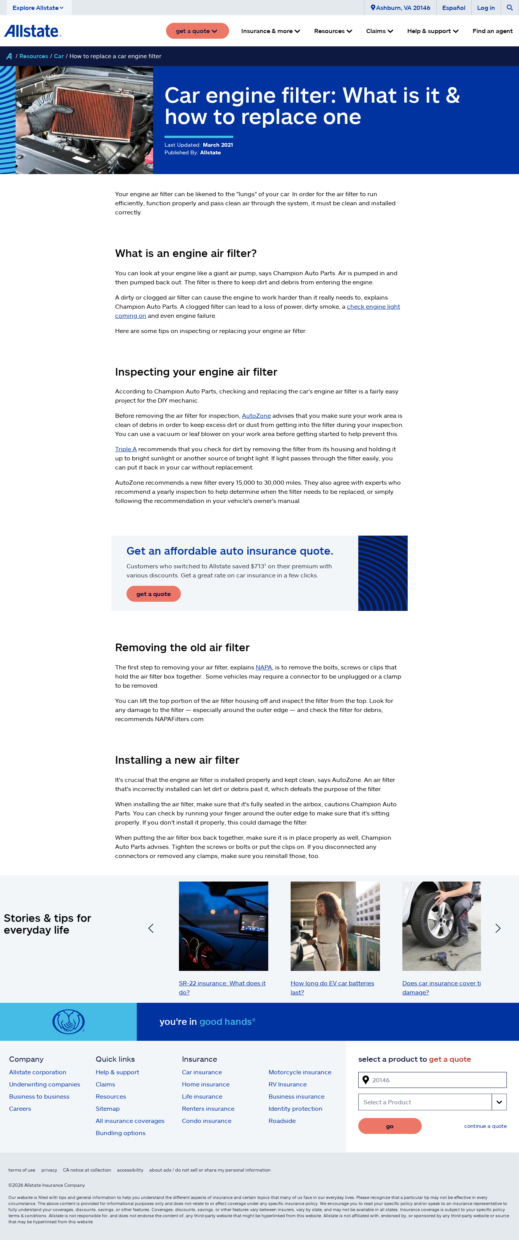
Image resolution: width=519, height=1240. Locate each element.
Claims (105, 1084)
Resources (33, 55)
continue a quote (485, 1126)
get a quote (153, 593)
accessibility (130, 1169)
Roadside (282, 1120)
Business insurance (296, 1096)
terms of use (21, 1169)
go (390, 1125)
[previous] (151, 929)
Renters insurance (208, 1108)
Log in (486, 7)
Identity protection (296, 1108)
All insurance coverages (130, 1120)
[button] (39, 7)
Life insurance (202, 1096)
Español (453, 7)
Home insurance (205, 1084)
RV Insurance (288, 1084)
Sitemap (108, 1108)
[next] (498, 929)
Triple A (126, 448)
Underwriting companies (44, 1084)
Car (59, 55)
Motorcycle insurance (300, 1071)
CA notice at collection (87, 1169)
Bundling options (121, 1132)
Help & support (117, 1071)
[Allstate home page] (32, 30)
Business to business (39, 1096)
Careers (20, 1108)
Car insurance (202, 1071)
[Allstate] (9, 56)
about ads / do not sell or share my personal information (210, 1169)
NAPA (264, 667)
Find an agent (493, 30)
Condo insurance (206, 1120)
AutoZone (256, 415)
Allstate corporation (37, 1071)
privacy (49, 1169)
